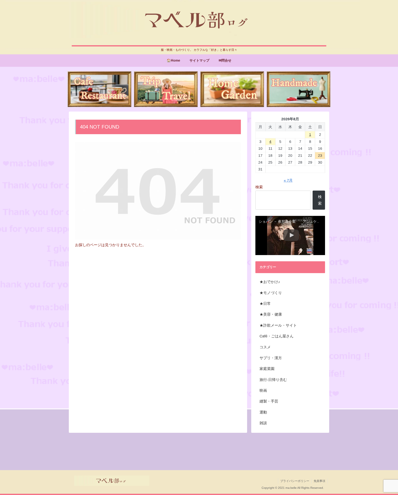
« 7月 (288, 180)
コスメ (265, 347)
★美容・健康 (271, 314)
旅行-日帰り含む (273, 380)
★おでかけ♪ (270, 282)
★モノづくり (271, 293)
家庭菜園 (267, 369)
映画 (263, 390)
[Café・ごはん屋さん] (99, 89)
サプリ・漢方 (271, 358)
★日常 (265, 304)
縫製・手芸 (269, 401)
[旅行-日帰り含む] (166, 89)
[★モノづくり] (298, 89)
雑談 (263, 423)
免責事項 (319, 481)
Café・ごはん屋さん (277, 336)
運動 (263, 412)
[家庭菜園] (232, 89)
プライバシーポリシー (294, 481)
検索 (259, 187)
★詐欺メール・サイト (278, 325)
